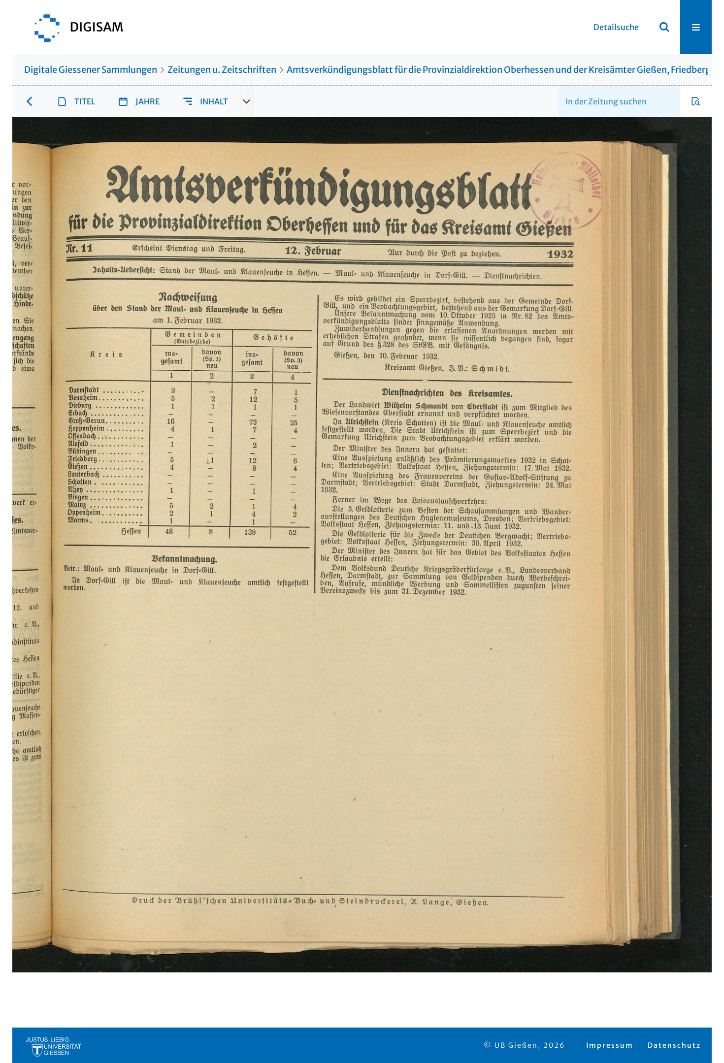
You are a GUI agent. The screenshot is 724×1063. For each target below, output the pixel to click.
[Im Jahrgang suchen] (696, 101)
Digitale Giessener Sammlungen (90, 69)
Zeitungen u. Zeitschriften (221, 69)
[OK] (664, 27)
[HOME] (73, 27)
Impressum (609, 1045)
